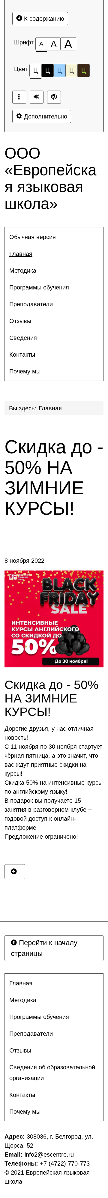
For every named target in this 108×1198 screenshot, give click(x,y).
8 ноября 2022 (24, 560)
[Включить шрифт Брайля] (19, 97)
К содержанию (43, 18)
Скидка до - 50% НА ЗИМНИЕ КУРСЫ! (54, 478)
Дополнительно (44, 116)
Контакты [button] (22, 354)
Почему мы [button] (24, 371)
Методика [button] (22, 270)
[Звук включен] (37, 97)
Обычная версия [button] (32, 237)
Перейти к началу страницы (44, 948)
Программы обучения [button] (39, 287)
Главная (50, 408)
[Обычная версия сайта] (54, 97)
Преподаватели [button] (31, 304)
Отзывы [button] (20, 321)
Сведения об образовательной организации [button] (52, 1072)
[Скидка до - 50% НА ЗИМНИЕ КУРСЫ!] (54, 619)
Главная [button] (20, 253)
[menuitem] (54, 237)
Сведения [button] (23, 337)
